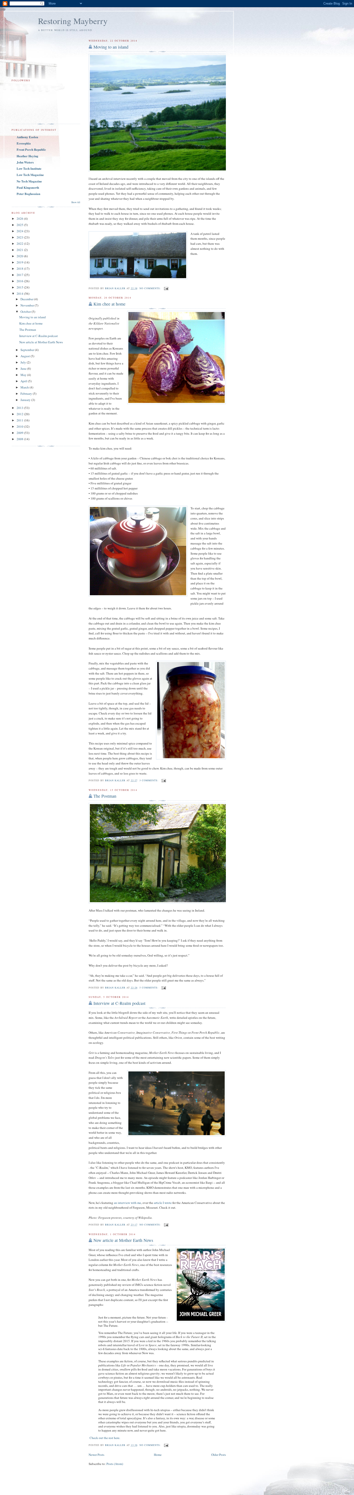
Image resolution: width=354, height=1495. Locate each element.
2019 (20, 262)
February (26, 393)
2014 (20, 293)
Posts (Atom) (114, 1464)
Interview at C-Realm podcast (119, 1003)
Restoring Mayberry (73, 20)
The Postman (104, 796)
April (24, 381)
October (26, 311)
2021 (20, 250)
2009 (20, 433)
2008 (20, 439)
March (25, 387)
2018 (20, 268)
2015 (20, 287)
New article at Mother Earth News (123, 1240)
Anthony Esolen (27, 137)
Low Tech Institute (29, 168)
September (27, 350)
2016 (20, 281)
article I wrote (163, 1203)
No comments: (150, 288)
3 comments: (149, 780)
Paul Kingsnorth (28, 187)
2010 (20, 426)
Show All (75, 202)
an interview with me (127, 1203)
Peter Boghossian (28, 193)
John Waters (25, 162)
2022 (20, 243)
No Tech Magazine (29, 181)
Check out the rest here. (104, 1438)
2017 (20, 275)
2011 (20, 420)
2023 (20, 237)
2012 (20, 414)
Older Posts (218, 1454)
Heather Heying (27, 156)
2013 (20, 408)
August (25, 356)
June (23, 368)
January (25, 400)
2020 (20, 256)
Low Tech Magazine (30, 174)
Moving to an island (110, 47)
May (23, 375)
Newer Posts (96, 1454)
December (27, 299)
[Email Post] (166, 288)
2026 (20, 218)
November (27, 305)
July (23, 362)
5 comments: (149, 987)
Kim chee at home (109, 304)
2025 (20, 225)
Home (158, 1454)
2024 (20, 231)
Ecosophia (24, 143)
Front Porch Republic (31, 149)
